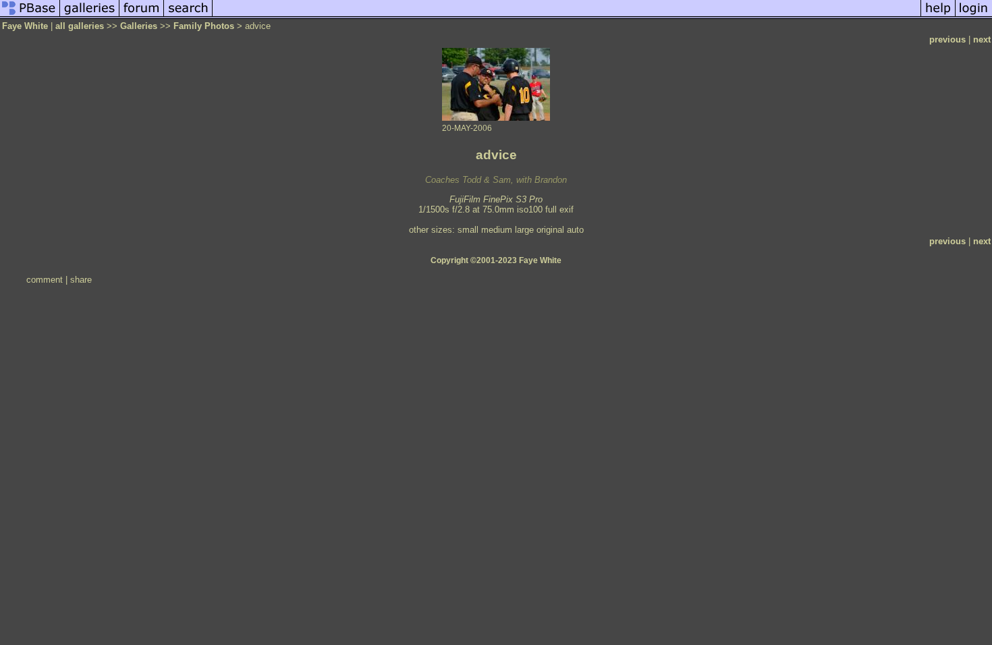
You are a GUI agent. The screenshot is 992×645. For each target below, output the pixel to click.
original (550, 230)
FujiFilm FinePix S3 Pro (496, 199)
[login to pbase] (974, 16)
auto (575, 230)
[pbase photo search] (188, 16)
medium (496, 230)
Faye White (25, 26)
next (982, 39)
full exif (559, 209)
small (468, 230)
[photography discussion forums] (141, 16)
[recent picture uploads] (89, 16)
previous (947, 39)
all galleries (79, 26)
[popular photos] (566, 16)
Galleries (138, 26)
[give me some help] (938, 16)
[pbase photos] (30, 16)
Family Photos (203, 26)
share (81, 280)
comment (44, 280)
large (524, 230)
